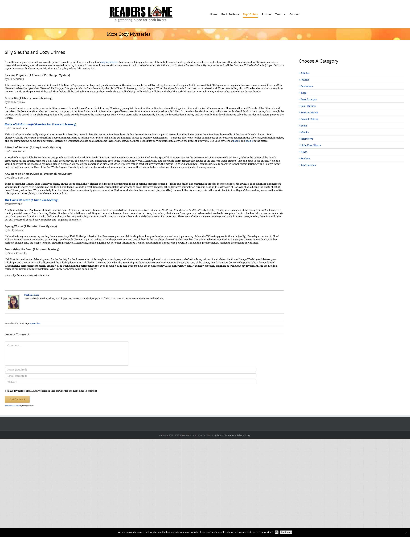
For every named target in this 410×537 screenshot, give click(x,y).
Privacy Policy (243, 435)
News (304, 151)
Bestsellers (307, 86)
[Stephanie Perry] (13, 295)
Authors (305, 79)
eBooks (305, 132)
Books (304, 125)
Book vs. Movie (309, 112)
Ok (276, 532)
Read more (286, 532)
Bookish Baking (309, 119)
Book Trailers (308, 105)
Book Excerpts (309, 99)
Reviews (305, 158)
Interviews (307, 138)
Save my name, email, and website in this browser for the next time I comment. (53, 390)
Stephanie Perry (31, 294)
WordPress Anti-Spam (12, 406)
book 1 (236, 140)
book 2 (249, 140)
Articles (305, 73)
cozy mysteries (108, 62)
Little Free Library (311, 145)
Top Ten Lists (308, 165)
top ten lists (35, 323)
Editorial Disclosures (224, 435)
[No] (406, 532)
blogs (303, 92)
